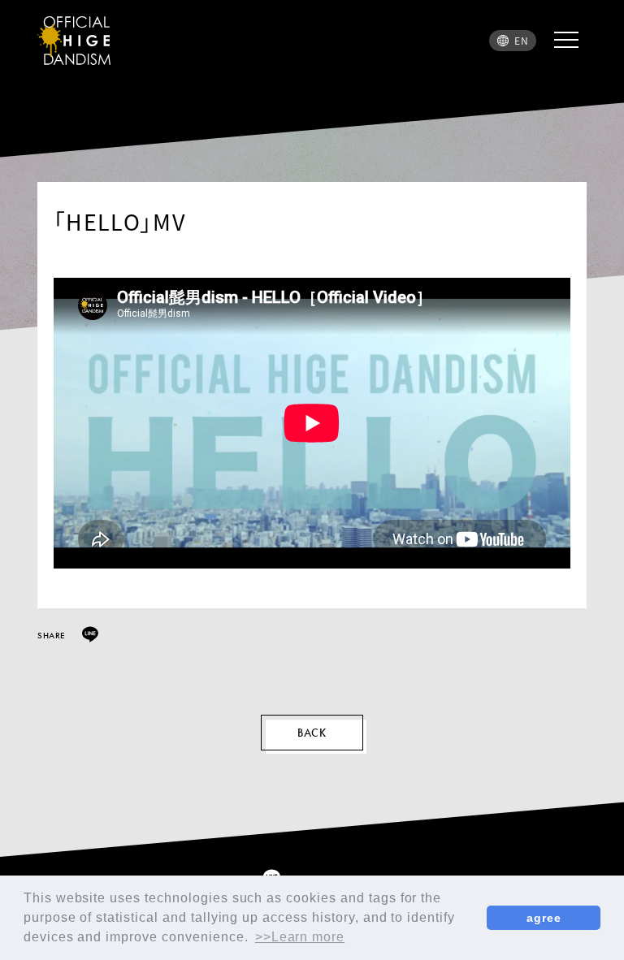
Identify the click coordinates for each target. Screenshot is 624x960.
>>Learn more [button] (300, 937)
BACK (312, 732)
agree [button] (543, 917)
